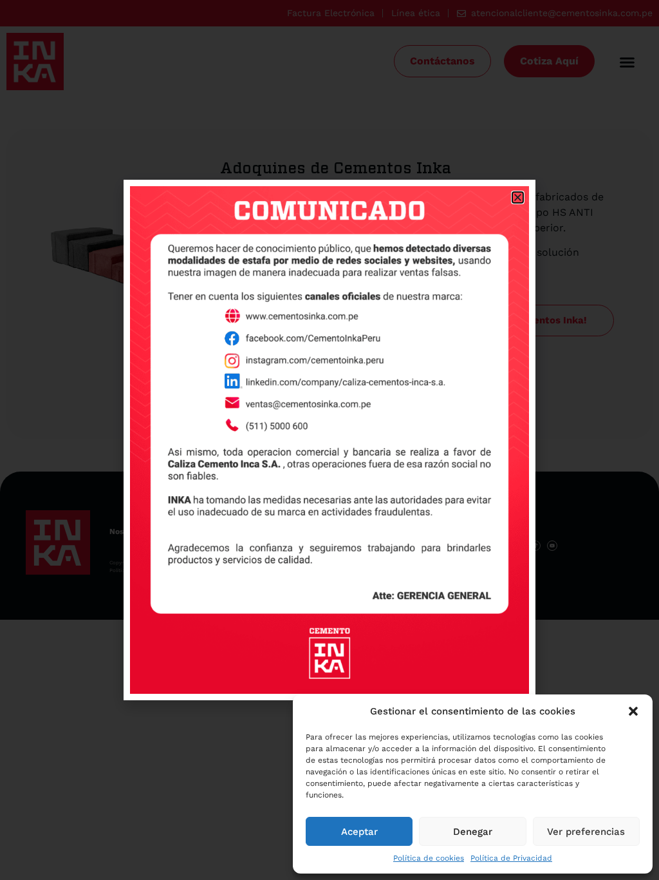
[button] (633, 711)
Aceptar (359, 831)
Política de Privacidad (511, 858)
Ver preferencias (586, 831)
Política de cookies (428, 858)
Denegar (472, 831)
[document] (329, 440)
